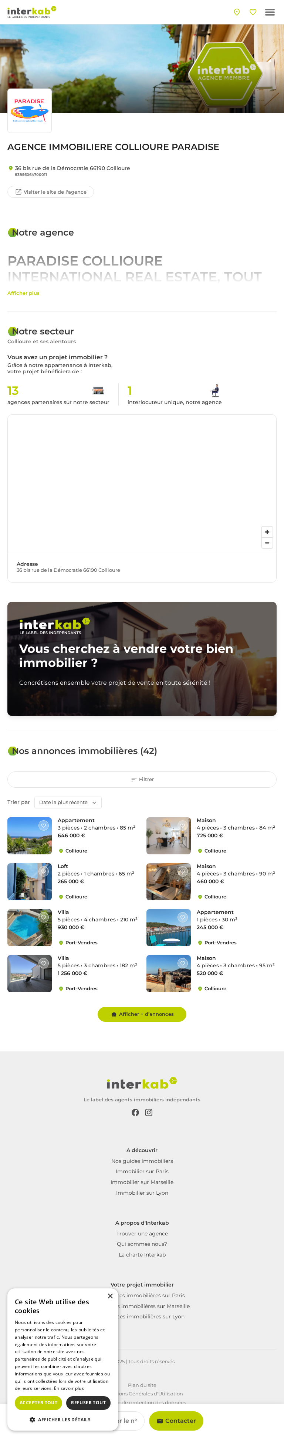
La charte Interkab (142, 1254)
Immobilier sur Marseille (142, 1182)
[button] (63, 1419)
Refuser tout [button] (88, 1402)
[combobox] (68, 802)
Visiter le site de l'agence (55, 192)
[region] (142, 483)
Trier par (18, 802)
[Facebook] (135, 1112)
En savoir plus (69, 1388)
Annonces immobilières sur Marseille (142, 1306)
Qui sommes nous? (142, 1244)
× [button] (110, 1296)
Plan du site (142, 1385)
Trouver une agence (142, 1233)
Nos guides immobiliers (142, 1161)
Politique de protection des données (142, 1402)
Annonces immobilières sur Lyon (142, 1316)
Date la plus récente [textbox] (63, 802)
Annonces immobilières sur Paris (142, 1295)
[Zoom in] (267, 532)
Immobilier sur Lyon (142, 1193)
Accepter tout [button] (38, 1402)
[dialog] (62, 1359)
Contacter (180, 1420)
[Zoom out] (267, 542)
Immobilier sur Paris (142, 1171)
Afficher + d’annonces (146, 1014)
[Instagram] (148, 1112)
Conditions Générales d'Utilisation (142, 1394)
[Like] (43, 825)
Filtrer (146, 779)
